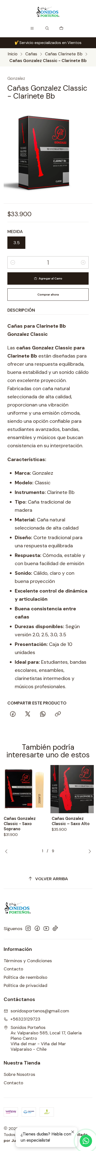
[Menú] (32, 28)
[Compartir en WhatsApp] (43, 714)
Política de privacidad (25, 985)
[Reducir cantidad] (13, 262)
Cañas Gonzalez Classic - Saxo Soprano (20, 823)
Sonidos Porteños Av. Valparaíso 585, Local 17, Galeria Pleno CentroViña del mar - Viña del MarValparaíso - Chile (46, 1038)
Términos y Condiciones (28, 960)
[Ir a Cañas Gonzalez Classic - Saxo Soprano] (24, 789)
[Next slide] (88, 851)
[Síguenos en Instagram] (28, 928)
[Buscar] (47, 28)
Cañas (31, 54)
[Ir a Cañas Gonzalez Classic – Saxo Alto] (72, 789)
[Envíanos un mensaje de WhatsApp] (86, 1141)
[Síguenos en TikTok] (55, 928)
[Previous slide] (7, 851)
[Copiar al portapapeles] (58, 714)
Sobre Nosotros (19, 1074)
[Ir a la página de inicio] (48, 12)
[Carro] (61, 28)
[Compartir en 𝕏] (28, 714)
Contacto (13, 969)
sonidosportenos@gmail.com (40, 1011)
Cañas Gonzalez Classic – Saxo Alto (71, 821)
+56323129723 (25, 1019)
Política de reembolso (25, 977)
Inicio (12, 54)
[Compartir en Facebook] (12, 714)
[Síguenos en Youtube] (46, 928)
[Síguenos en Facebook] (37, 928)
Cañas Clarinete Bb (63, 54)
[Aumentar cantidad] (83, 262)
